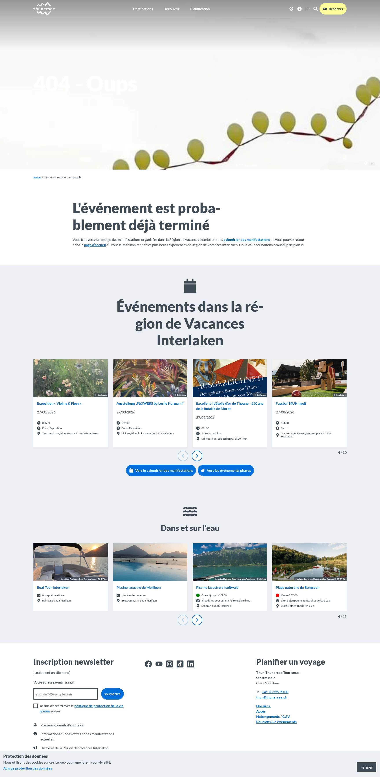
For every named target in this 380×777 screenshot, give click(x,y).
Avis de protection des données (27, 768)
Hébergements (268, 716)
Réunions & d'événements (276, 722)
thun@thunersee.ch (271, 697)
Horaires (263, 706)
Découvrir (171, 9)
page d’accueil (95, 245)
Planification (200, 9)
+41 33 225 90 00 (275, 692)
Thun (372, 163)
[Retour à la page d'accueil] (44, 9)
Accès (261, 711)
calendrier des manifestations (247, 239)
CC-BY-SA (102, 579)
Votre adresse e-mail (53, 682)
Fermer (366, 767)
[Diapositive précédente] (183, 456)
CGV (286, 716)
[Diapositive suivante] (197, 456)
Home (36, 177)
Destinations (143, 9)
